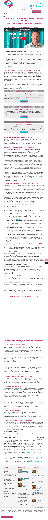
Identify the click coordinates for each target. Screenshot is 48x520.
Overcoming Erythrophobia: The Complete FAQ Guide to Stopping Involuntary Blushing (38, 489)
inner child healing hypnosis (29, 452)
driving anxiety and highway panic (35, 461)
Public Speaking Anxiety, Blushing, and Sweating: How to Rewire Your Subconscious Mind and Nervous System (37, 504)
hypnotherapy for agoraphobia (28, 458)
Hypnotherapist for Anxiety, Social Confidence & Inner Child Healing (8, 4)
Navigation (5, 13)
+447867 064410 (41, 2)
